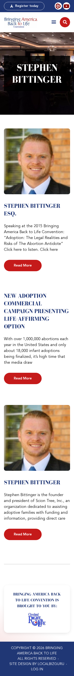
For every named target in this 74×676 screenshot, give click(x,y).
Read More (23, 265)
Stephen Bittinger (32, 482)
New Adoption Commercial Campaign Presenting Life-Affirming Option (36, 311)
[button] (53, 21)
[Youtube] (66, 5)
